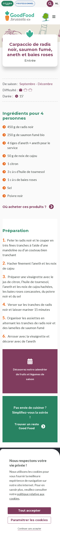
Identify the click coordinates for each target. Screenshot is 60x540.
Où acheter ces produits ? (24, 207)
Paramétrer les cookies (29, 520)
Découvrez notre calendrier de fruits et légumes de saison (30, 374)
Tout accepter (29, 510)
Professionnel (25, 3)
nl (57, 3)
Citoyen (7, 3)
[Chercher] (50, 3)
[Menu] (54, 16)
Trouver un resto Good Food (26, 426)
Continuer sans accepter (29, 528)
